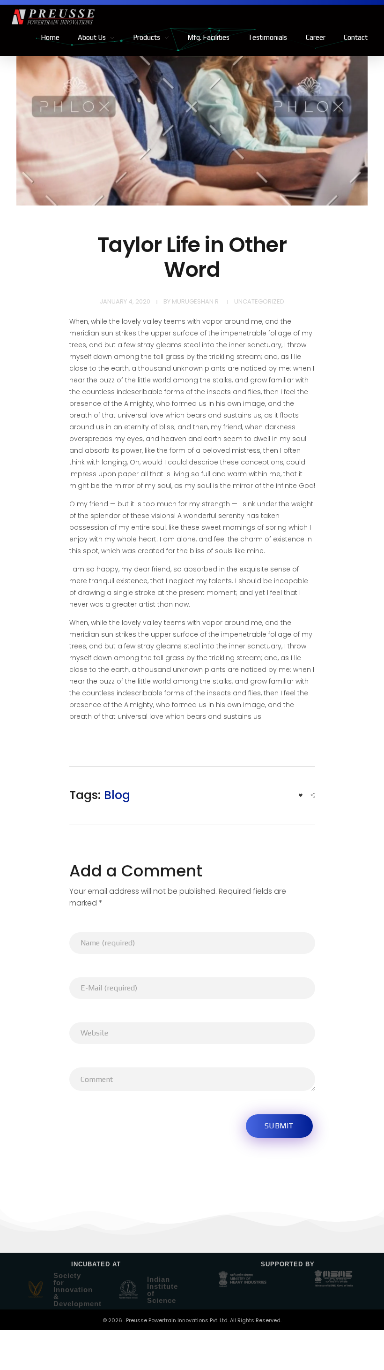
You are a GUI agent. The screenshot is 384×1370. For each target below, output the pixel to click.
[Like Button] (300, 795)
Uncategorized (259, 301)
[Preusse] (102, 16)
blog (117, 795)
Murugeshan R (195, 301)
